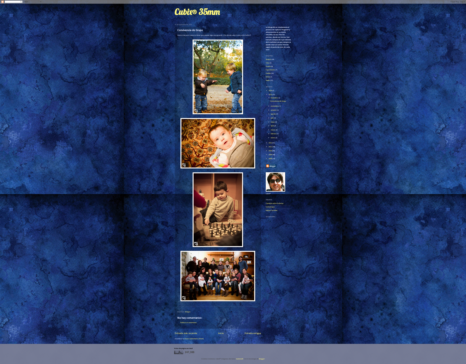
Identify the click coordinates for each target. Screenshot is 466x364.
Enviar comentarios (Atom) (194, 339)
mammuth (239, 359)
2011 (270, 147)
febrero (274, 134)
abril (272, 126)
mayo (273, 122)
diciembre (274, 98)
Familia (268, 73)
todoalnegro (270, 207)
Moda (268, 77)
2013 (270, 95)
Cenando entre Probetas (274, 203)
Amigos (187, 312)
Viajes (268, 80)
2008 (270, 159)
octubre (274, 110)
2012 (270, 143)
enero (273, 138)
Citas (267, 63)
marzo (273, 130)
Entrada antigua (253, 333)
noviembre (275, 106)
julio (272, 118)
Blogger (262, 359)
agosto (273, 114)
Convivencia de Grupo (278, 101)
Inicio (221, 333)
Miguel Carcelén (271, 210)
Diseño (268, 66)
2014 (270, 91)
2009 (270, 155)
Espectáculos (270, 70)
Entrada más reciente (186, 333)
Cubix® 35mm (197, 11)
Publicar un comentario (188, 323)
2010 (270, 151)
